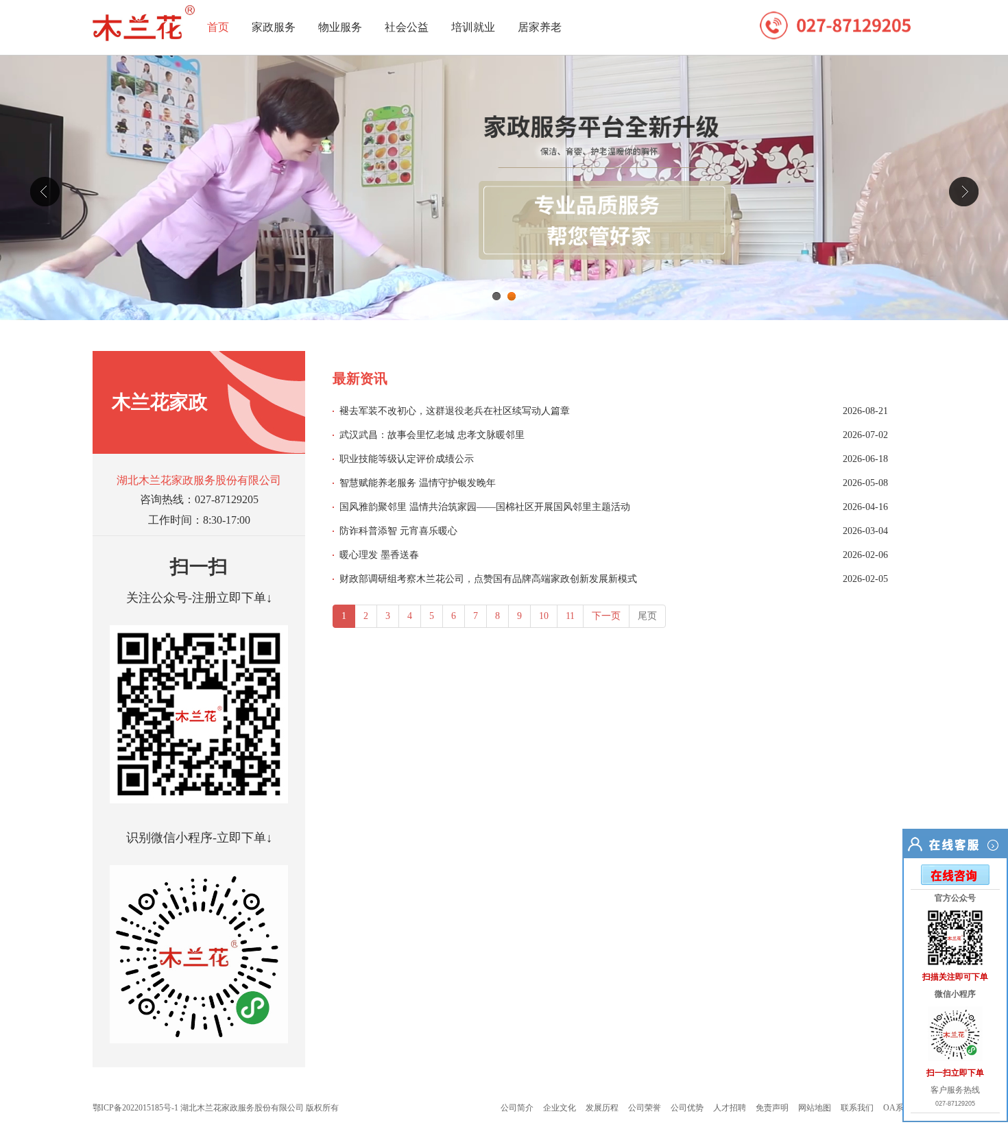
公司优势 (687, 1108)
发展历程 (602, 1108)
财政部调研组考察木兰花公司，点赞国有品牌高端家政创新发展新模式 (488, 579)
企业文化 (559, 1108)
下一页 (606, 616)
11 (570, 616)
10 (544, 616)
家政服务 (274, 27)
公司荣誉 (644, 1108)
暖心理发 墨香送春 (379, 555)
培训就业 (473, 27)
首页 (218, 27)
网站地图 (814, 1108)
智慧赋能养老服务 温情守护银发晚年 (417, 483)
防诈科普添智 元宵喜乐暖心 (398, 531)
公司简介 (517, 1108)
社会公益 (407, 27)
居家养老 (540, 27)
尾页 (647, 616)
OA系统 (897, 1108)
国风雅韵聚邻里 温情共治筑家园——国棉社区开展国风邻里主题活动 (484, 507)
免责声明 (772, 1108)
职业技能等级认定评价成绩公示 (406, 459)
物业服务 (340, 27)
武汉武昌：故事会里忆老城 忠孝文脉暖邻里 (432, 435)
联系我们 (857, 1108)
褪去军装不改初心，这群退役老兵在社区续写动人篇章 (454, 411)
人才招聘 (729, 1108)
